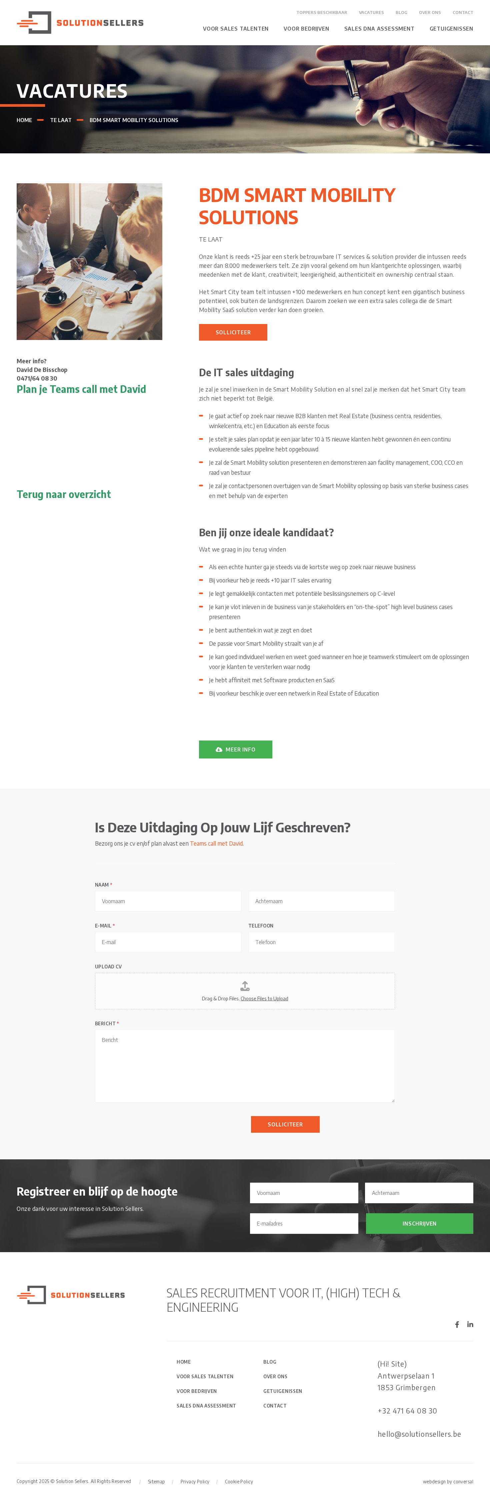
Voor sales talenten (236, 28)
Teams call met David (216, 843)
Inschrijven (420, 1223)
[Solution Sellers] (80, 22)
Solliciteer (233, 332)
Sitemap (156, 1481)
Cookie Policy (239, 1481)
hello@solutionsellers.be (419, 1433)
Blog (401, 12)
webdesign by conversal (448, 1481)
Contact (463, 12)
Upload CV (108, 966)
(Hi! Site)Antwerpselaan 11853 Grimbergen (407, 1375)
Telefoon (260, 925)
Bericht (107, 1023)
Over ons (430, 12)
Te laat (61, 120)
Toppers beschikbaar (321, 12)
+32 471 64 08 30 (407, 1410)
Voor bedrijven (306, 28)
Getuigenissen (451, 28)
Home (24, 120)
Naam (104, 885)
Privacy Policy (195, 1481)
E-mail (105, 925)
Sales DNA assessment (379, 28)
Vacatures (371, 12)
